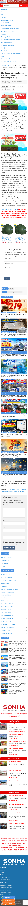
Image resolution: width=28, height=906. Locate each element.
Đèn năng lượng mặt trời (7, 592)
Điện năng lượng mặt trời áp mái (9, 589)
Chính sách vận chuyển (6, 887)
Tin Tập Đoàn (4, 563)
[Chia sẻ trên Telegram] (13, 89)
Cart (2, 15)
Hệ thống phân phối (5, 877)
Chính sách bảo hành (7, 20)
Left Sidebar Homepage (7, 45)
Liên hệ (3, 48)
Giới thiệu (3, 34)
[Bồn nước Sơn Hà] (14, 2)
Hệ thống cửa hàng (6, 37)
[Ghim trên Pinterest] (8, 89)
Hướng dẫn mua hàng (7, 42)
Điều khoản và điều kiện (7, 31)
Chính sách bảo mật (6, 23)
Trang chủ (3, 65)
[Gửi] (17, 5)
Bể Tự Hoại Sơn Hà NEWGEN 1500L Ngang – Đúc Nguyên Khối (20, 239)
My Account (4, 50)
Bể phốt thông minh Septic (8, 624)
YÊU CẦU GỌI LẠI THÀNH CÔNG (10, 62)
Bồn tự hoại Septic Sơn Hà (10, 209)
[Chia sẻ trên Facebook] (13, 86)
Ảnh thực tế (4, 9)
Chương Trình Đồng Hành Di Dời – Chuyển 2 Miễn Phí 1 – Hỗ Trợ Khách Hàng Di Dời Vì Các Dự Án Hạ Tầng (18, 657)
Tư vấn (10, 65)
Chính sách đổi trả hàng (6, 892)
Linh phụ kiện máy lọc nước (8, 580)
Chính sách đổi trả (6, 26)
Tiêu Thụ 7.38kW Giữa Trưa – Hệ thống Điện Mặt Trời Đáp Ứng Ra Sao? (17, 691)
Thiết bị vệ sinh (5, 601)
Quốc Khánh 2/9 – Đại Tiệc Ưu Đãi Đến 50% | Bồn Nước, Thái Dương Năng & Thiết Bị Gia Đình (17, 643)
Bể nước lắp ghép (6, 621)
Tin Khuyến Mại (5, 560)
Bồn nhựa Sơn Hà (6, 610)
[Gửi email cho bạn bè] (2, 89)
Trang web (5, 535)
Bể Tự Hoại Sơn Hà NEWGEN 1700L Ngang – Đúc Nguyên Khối (7, 239)
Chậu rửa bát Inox (6, 595)
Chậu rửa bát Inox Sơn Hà (8, 615)
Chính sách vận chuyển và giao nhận (11, 28)
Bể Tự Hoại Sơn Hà (6, 598)
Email (4, 527)
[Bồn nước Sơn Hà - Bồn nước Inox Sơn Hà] (1, 5)
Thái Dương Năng (6, 613)
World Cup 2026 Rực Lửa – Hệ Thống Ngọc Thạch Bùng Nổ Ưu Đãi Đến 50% (18, 671)
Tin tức (1, 875)
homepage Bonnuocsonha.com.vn (10, 39)
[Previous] (2, 234)
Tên (4, 520)
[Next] (26, 234)
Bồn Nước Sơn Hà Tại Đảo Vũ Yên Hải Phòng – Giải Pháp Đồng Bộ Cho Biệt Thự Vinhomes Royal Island (17, 678)
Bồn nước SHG (5, 583)
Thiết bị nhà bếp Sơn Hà (7, 633)
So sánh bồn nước (6, 59)
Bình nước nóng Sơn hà (7, 627)
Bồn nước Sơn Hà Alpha (7, 607)
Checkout (3, 17)
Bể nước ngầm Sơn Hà (7, 618)
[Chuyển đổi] (26, 574)
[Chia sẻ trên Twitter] (21, 86)
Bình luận (5, 507)
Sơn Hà (14, 82)
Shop (2, 56)
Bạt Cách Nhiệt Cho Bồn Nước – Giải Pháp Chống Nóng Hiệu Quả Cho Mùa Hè (17, 685)
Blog (2, 12)
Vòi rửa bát (4, 586)
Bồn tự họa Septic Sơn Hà (15, 292)
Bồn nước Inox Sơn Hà (7, 604)
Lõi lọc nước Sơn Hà (6, 577)
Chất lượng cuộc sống (7, 557)
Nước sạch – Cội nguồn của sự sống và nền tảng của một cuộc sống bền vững (18, 664)
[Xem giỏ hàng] (21, 5)
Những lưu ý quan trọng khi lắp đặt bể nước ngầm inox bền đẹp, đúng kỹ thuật (18, 650)
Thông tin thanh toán (5, 879)
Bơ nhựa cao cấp (5, 574)
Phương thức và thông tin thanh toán (11, 53)
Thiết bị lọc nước (5, 630)
